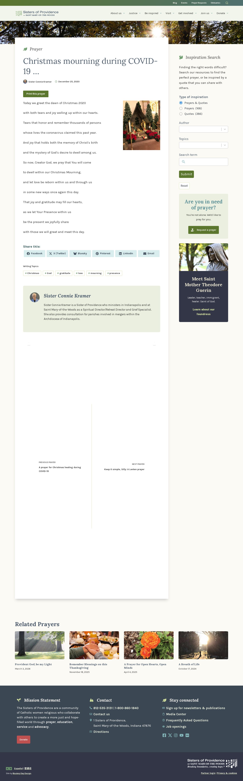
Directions (101, 732)
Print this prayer (35, 93)
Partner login (208, 773)
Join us (205, 13)
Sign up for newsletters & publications (195, 708)
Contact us (101, 714)
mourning (95, 273)
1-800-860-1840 (127, 708)
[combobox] (200, 129)
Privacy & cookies (227, 773)
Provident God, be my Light (33, 664)
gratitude (63, 273)
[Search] (227, 3)
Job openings (176, 726)
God (48, 273)
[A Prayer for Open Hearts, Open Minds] (149, 645)
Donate (221, 13)
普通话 (27, 768)
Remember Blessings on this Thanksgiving (88, 666)
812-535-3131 (103, 708)
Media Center (176, 714)
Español (18, 768)
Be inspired (151, 13)
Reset (184, 186)
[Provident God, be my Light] (39, 645)
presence (113, 273)
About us (116, 13)
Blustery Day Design (22, 773)
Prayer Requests (199, 3)
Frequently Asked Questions (187, 720)
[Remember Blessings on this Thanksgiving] (94, 645)
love (79, 273)
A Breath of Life (189, 664)
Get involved (185, 13)
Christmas (32, 273)
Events (184, 3)
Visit (168, 13)
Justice (133, 13)
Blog (175, 3)
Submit (186, 174)
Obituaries (215, 3)
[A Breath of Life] (203, 645)
